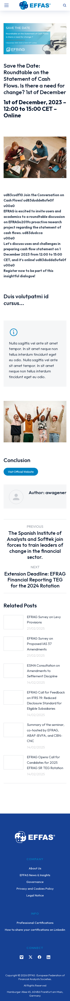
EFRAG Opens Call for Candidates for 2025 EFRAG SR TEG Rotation (45, 762)
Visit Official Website (21, 471)
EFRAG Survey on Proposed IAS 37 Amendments (40, 643)
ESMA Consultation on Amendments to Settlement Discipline (43, 670)
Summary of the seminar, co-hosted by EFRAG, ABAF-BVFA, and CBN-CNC (45, 732)
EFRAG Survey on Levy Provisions (44, 619)
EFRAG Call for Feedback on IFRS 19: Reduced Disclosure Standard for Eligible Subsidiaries (46, 700)
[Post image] (13, 622)
